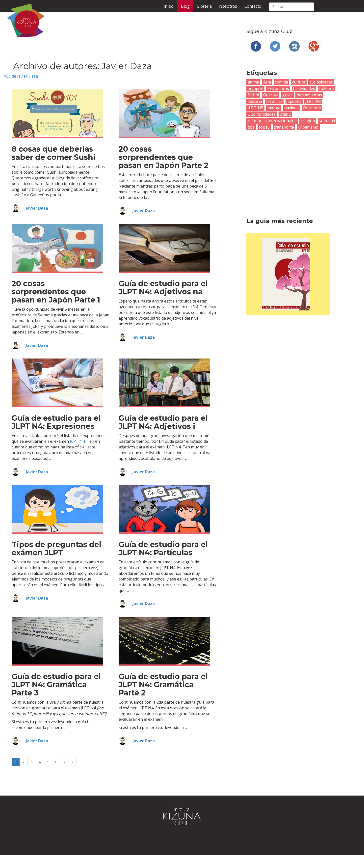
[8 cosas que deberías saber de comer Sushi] (57, 113)
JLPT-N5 (255, 107)
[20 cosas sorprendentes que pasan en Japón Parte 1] (57, 247)
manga (273, 107)
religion (308, 120)
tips (251, 127)
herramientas (309, 95)
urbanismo (308, 127)
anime (253, 82)
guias (287, 95)
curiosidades (321, 82)
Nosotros (228, 6)
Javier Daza (37, 208)
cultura (298, 82)
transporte (284, 127)
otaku (285, 114)
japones (293, 101)
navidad (291, 107)
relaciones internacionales (272, 120)
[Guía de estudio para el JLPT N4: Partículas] (164, 508)
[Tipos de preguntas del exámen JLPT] (57, 508)
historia (255, 101)
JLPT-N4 (313, 101)
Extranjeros (278, 88)
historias (274, 101)
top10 (264, 127)
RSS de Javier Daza (21, 76)
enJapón (255, 88)
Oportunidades (262, 114)
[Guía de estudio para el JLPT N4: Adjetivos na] (164, 247)
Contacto (252, 6)
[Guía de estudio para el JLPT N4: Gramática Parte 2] (164, 640)
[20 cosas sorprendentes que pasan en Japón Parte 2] (164, 113)
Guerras (270, 95)
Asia (267, 82)
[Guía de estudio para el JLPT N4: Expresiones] (57, 382)
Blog (185, 6)
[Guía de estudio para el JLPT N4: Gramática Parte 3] (57, 640)
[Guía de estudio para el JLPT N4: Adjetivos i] (164, 382)
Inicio (169, 6)
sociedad (327, 120)
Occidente (312, 107)
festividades (304, 88)
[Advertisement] (288, 167)
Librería (204, 6)
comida (281, 82)
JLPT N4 (77, 441)
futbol (253, 95)
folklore (326, 88)
